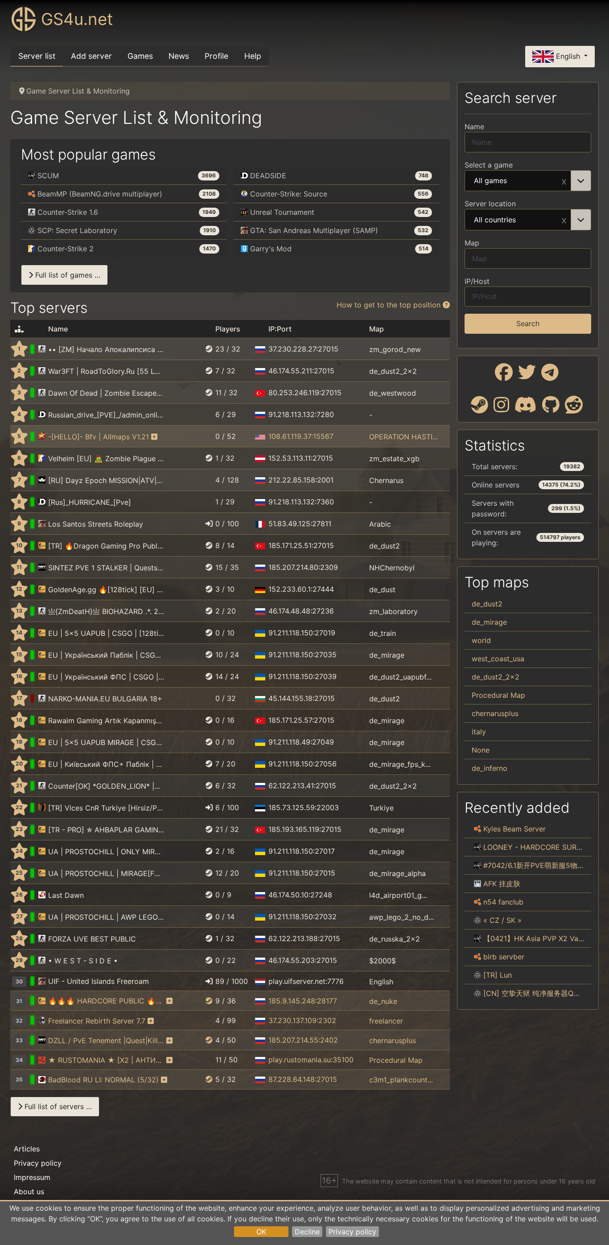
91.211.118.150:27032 (302, 916)
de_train (382, 633)
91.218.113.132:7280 (301, 414)
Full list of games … (66, 274)
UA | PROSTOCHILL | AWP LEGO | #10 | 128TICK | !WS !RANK (106, 917)
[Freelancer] (41, 1020)
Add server (91, 56)
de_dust (382, 589)
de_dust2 (384, 545)
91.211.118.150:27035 (302, 654)
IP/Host (477, 281)
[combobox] (528, 181)
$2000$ (382, 960)
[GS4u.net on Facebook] (504, 375)
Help (252, 56)
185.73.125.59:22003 (303, 807)
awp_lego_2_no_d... (401, 917)
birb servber (503, 956)
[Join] (209, 523)
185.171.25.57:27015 (301, 720)
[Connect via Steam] (209, 348)
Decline (307, 1231)
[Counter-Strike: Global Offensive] (41, 545)
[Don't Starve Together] (477, 883)
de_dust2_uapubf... (400, 676)
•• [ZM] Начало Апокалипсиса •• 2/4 (106, 349)
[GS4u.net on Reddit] (574, 408)
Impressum (32, 1177)
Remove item (564, 180)
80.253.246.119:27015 (305, 392)
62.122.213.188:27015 (304, 938)
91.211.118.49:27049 (301, 741)
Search (527, 323)
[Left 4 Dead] (41, 895)
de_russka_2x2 (394, 938)
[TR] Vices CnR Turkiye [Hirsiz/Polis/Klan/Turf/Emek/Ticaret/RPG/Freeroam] (106, 807)
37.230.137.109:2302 (302, 1020)
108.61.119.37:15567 (300, 436)
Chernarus (386, 480)
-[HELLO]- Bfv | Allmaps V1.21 (98, 436)
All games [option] (490, 181)
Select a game (489, 164)
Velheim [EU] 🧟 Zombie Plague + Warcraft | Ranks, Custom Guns (106, 458)
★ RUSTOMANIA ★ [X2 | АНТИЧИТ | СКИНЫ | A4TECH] (106, 1060)
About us (29, 1191)
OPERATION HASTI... (403, 436)
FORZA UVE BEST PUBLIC (92, 938)
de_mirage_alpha (397, 873)
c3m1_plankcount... (401, 1079)
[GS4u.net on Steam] (479, 408)
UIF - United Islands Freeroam (98, 981)
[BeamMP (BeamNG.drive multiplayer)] (477, 828)
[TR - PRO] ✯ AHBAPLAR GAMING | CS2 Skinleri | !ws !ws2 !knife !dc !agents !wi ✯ (106, 829)
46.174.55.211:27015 (301, 370)
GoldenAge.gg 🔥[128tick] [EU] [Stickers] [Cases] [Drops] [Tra (106, 589)
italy (479, 731)
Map (472, 242)
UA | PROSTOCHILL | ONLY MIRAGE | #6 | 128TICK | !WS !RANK (106, 851)
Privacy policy (352, 1231)
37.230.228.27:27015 (303, 348)
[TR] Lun (497, 975)
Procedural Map (396, 1060)
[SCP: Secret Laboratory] (477, 920)
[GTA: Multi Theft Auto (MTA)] (41, 807)
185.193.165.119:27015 (305, 829)
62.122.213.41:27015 (302, 785)
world (481, 640)
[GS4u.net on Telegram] (550, 375)
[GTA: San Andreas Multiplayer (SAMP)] (41, 524)
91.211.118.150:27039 (302, 676)
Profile (216, 56)
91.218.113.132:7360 (301, 501)
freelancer (386, 1020)
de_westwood (392, 393)
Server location (490, 203)
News (179, 56)
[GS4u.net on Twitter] (527, 375)
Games (140, 56)
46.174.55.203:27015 (302, 960)
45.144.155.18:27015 (301, 698)
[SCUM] (477, 847)
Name (474, 126)
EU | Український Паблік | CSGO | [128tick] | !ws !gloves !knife (106, 655)
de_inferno (489, 768)
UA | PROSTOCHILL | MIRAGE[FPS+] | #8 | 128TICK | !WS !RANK (106, 873)
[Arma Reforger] (41, 480)
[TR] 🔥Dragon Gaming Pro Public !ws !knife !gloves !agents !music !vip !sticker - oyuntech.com (106, 545)
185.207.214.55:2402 (303, 1040)
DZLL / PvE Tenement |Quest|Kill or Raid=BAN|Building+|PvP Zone (106, 1040)
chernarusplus (392, 1040)
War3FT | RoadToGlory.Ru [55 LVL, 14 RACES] (106, 371)
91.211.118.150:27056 (302, 763)
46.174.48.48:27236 (301, 610)
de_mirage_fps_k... (400, 764)
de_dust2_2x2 (393, 371)
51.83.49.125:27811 (299, 523)
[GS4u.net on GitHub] (551, 408)
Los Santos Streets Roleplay (95, 524)
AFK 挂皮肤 (501, 883)
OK (261, 1231)
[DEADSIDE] (41, 414)
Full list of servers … (57, 1106)
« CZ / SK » (502, 920)
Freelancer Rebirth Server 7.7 (96, 1020)
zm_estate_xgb (394, 458)
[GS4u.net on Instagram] (501, 408)
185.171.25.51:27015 (301, 545)
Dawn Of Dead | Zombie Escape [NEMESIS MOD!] (106, 393)
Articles (27, 1148)
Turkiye (381, 807)
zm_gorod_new (395, 349)
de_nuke (383, 1000)
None (481, 749)
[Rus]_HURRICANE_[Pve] (89, 502)
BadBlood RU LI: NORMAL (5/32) (103, 1079)
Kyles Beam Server (514, 828)
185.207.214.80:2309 (303, 567)
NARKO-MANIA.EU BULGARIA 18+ (105, 698)
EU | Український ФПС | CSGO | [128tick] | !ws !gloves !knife (106, 676)
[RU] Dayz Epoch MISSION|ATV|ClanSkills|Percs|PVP (106, 480)
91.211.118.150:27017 (301, 851)
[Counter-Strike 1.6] (41, 349)
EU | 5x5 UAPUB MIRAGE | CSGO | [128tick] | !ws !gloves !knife (106, 742)
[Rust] (41, 1060)
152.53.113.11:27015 (300, 458)
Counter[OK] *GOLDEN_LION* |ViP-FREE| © (106, 786)
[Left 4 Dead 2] (41, 1079)
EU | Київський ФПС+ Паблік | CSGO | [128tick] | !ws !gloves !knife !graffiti (106, 764)
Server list (36, 56)
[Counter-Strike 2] (41, 458)
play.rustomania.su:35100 (311, 1059)
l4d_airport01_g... (398, 895)
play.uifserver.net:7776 (306, 981)
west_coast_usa (498, 658)
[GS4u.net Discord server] (525, 408)
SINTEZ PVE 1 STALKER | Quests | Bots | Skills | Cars (106, 567)
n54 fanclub (503, 901)
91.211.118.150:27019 (301, 632)
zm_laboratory (393, 611)
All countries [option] (495, 220)
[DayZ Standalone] (41, 567)
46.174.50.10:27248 (300, 894)
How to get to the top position (390, 304)
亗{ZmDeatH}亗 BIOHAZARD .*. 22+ (106, 611)
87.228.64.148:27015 (302, 1079)
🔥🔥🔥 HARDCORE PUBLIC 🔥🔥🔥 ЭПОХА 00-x (106, 1000)
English (568, 55)
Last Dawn (66, 895)
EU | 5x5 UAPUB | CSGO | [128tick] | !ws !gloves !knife (106, 633)
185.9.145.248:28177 (302, 1000)
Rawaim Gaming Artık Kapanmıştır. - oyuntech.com (106, 720)
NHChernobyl (392, 567)
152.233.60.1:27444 (301, 589)
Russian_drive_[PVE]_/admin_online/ (106, 414)
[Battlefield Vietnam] (41, 436)
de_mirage (386, 655)
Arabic (380, 524)
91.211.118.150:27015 (301, 872)
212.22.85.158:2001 (300, 479)
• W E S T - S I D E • (83, 960)
